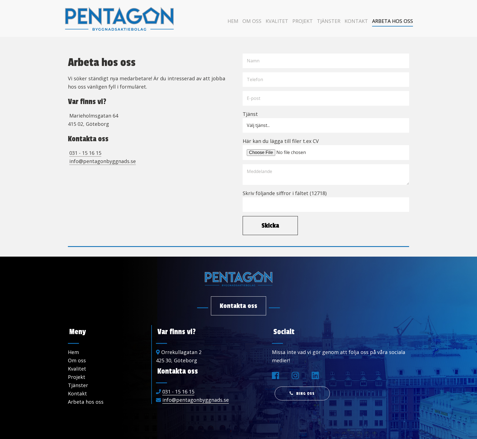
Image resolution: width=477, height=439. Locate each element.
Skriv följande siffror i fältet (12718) (285, 193)
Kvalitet (277, 21)
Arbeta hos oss (392, 21)
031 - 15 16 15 (85, 153)
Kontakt (356, 21)
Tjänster (328, 21)
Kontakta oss (238, 306)
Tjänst (250, 114)
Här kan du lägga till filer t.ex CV (281, 141)
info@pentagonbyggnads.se (102, 161)
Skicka (270, 225)
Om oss (251, 21)
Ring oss (305, 393)
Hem (232, 21)
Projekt (302, 21)
